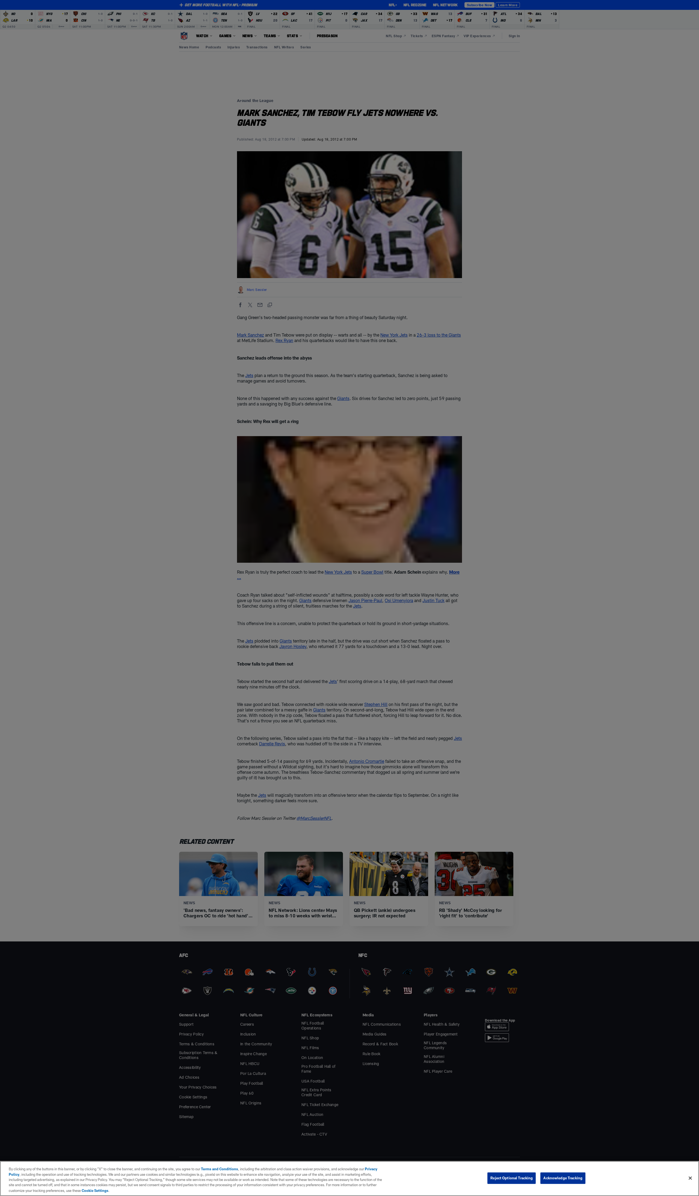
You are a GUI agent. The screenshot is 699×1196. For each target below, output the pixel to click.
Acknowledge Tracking (562, 1178)
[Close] (690, 1178)
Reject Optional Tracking (511, 1178)
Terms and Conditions (219, 1169)
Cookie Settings (95, 1190)
